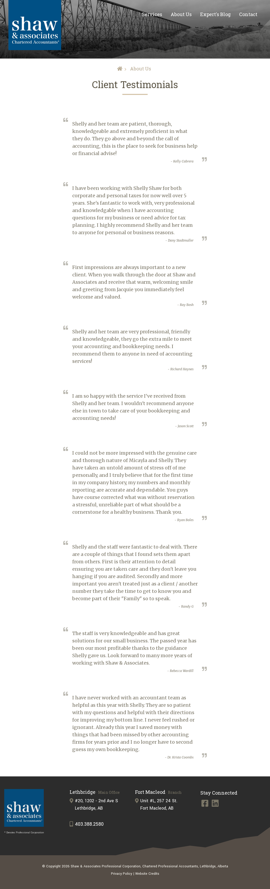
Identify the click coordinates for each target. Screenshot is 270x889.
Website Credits (147, 873)
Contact (248, 14)
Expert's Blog (215, 14)
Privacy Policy (121, 873)
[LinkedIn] (215, 805)
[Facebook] (205, 805)
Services (152, 14)
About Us (181, 14)
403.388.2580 (89, 824)
